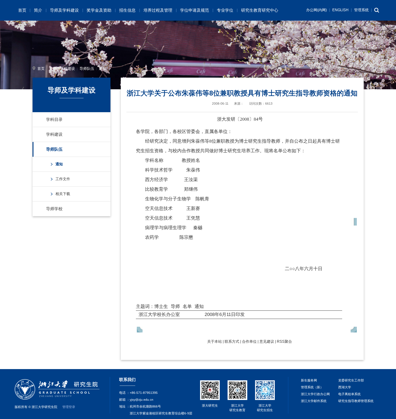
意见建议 (266, 341)
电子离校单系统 (349, 394)
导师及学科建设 (64, 10)
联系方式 (232, 341)
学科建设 (54, 134)
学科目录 (54, 119)
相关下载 (62, 194)
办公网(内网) (316, 10)
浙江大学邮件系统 (314, 401)
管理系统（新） (312, 387)
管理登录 (68, 407)
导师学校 (54, 209)
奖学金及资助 (99, 10)
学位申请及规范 (194, 10)
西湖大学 (344, 387)
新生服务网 (309, 380)
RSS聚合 (284, 341)
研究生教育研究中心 (259, 10)
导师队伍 (87, 69)
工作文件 (62, 179)
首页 (22, 10)
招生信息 (127, 10)
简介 (38, 10)
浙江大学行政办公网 (315, 394)
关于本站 (214, 341)
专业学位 (225, 10)
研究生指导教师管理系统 (356, 401)
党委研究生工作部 (351, 380)
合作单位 (249, 341)
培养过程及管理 (157, 10)
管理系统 (361, 10)
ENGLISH (340, 10)
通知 (102, 69)
